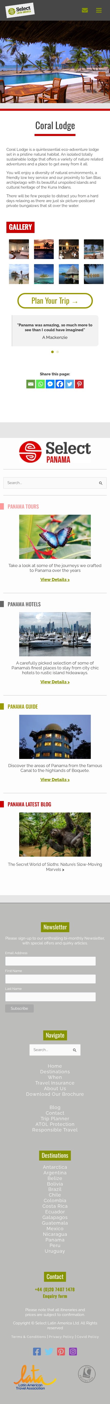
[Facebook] (60, 384)
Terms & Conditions (28, 1337)
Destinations (55, 1071)
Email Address (16, 953)
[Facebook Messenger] (50, 384)
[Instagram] (73, 1351)
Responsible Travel (55, 1129)
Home (55, 1066)
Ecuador (55, 1211)
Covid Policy (88, 1337)
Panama (55, 1239)
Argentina (55, 1172)
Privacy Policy (61, 1337)
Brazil (55, 1189)
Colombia (55, 1200)
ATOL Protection (55, 1124)
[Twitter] (69, 384)
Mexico (55, 1228)
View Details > (55, 579)
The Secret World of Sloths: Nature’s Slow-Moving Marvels (55, 867)
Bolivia (55, 1184)
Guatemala (55, 1223)
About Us (55, 1088)
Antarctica (55, 1167)
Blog (55, 1107)
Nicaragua (55, 1234)
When (55, 1077)
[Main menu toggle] (99, 10)
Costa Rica (55, 1206)
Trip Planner (55, 1118)
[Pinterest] (79, 384)
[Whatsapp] (40, 384)
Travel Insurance (55, 1083)
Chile (55, 1195)
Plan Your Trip (50, 300)
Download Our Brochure (55, 1094)
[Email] (30, 384)
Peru (55, 1245)
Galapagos (55, 1217)
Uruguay (55, 1251)
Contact (55, 1113)
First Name (13, 971)
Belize (55, 1178)
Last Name (13, 989)
